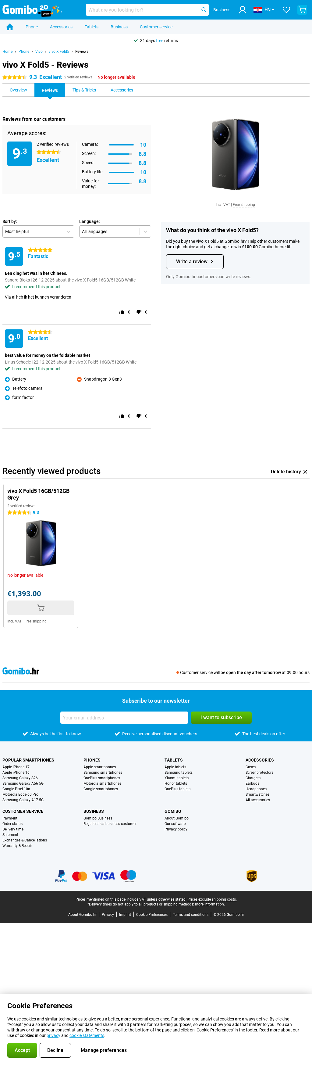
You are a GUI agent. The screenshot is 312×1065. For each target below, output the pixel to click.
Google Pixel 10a (16, 789)
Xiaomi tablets (177, 778)
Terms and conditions (190, 915)
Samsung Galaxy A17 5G (23, 800)
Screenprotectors (259, 772)
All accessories (258, 800)
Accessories (61, 26)
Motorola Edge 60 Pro (20, 794)
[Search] (204, 10)
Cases (251, 767)
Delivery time (12, 829)
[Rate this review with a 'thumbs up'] (122, 312)
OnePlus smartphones (101, 778)
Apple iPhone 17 (16, 767)
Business (119, 26)
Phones (92, 760)
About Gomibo (177, 818)
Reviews (81, 51)
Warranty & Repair (17, 846)
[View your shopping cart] (302, 9)
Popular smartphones (28, 760)
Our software (175, 824)
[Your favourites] (286, 9)
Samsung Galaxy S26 (20, 778)
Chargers (253, 778)
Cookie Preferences (152, 915)
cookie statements (86, 1035)
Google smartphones (100, 789)
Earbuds (252, 783)
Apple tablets (175, 767)
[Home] (10, 27)
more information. (210, 904)
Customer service (156, 26)
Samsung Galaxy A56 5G (23, 783)
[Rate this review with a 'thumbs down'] (139, 312)
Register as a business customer (109, 824)
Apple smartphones (99, 767)
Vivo (39, 51)
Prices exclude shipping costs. (212, 899)
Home (7, 51)
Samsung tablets (179, 772)
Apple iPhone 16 (16, 772)
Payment (9, 818)
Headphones (256, 789)
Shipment (10, 835)
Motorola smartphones (102, 783)
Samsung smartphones (102, 772)
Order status (12, 824)
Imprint (125, 915)
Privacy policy (176, 829)
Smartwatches (257, 794)
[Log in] (242, 9)
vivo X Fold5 (59, 51)
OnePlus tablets (177, 789)
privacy (53, 1035)
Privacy (108, 915)
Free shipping (244, 205)
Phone (32, 26)
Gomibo (173, 811)
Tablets (91, 26)
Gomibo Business (97, 818)
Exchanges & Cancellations (24, 840)
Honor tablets (176, 783)
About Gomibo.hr (82, 915)
